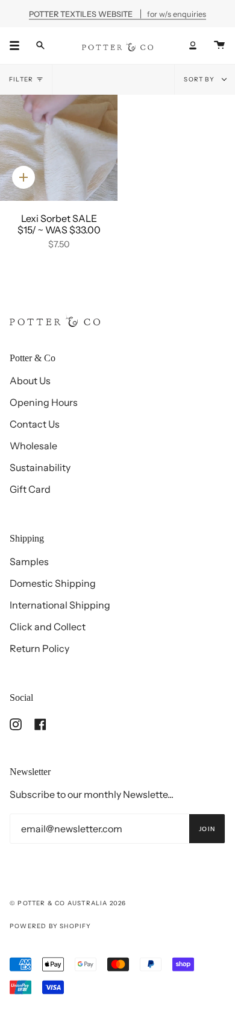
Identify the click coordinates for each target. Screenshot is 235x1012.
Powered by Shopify (51, 926)
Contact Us (35, 424)
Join (207, 829)
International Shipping (60, 605)
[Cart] (219, 45)
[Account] (193, 45)
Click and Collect (48, 627)
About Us (30, 381)
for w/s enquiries (117, 13)
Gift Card (30, 489)
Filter (21, 79)
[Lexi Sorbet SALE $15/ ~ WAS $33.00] (59, 148)
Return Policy (39, 648)
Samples (29, 561)
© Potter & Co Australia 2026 (68, 903)
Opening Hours (44, 402)
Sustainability (40, 467)
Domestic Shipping (53, 583)
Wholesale (33, 446)
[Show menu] (19, 45)
